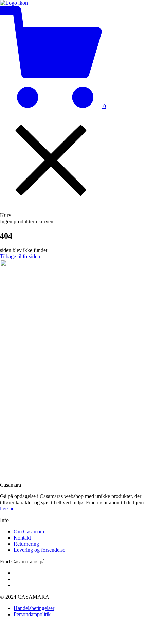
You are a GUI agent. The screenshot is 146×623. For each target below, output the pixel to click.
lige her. (8, 508)
